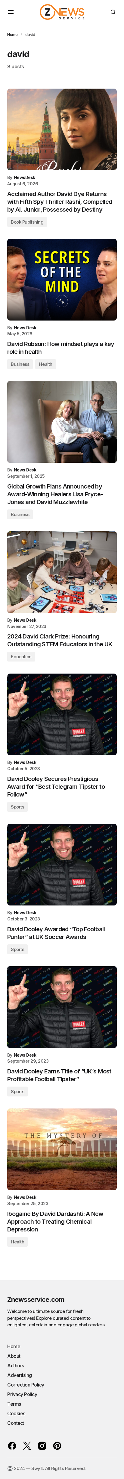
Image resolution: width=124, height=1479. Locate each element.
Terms (14, 1404)
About (13, 1356)
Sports (17, 807)
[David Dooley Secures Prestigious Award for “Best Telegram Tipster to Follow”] (62, 714)
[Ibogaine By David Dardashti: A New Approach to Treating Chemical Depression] (62, 1149)
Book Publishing (27, 222)
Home (12, 34)
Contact (15, 1423)
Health (45, 364)
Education (21, 656)
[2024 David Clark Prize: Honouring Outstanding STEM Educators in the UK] (62, 572)
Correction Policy (25, 1385)
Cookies (16, 1413)
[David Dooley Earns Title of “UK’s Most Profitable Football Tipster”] (62, 1007)
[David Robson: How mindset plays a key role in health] (62, 280)
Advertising (19, 1375)
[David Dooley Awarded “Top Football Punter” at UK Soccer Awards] (62, 864)
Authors (15, 1366)
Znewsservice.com (35, 1299)
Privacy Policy (22, 1394)
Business (20, 364)
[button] (10, 12)
